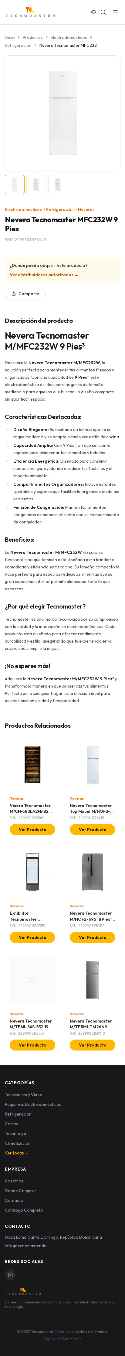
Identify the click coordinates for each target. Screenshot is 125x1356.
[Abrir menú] (115, 12)
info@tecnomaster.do (26, 1245)
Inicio (10, 37)
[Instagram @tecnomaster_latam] (10, 1274)
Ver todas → (17, 1153)
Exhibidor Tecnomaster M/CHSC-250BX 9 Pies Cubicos (32, 921)
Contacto (14, 1200)
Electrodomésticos (69, 37)
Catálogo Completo (24, 1210)
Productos (33, 37)
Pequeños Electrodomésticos (33, 1104)
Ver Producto (32, 829)
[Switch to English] (93, 12)
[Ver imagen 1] (14, 184)
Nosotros (14, 1181)
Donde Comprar (20, 1190)
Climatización (18, 1143)
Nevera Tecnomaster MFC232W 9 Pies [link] (69, 45)
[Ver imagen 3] (58, 184)
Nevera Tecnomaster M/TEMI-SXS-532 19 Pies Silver (31, 1027)
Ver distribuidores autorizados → (44, 275)
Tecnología (15, 1133)
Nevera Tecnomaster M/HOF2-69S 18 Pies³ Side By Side (91, 919)
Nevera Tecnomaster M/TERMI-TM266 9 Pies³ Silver (91, 1027)
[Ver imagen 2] (36, 184)
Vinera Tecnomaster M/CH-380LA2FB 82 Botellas (30, 811)
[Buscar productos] (103, 12)
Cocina (12, 1124)
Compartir (29, 293)
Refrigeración (18, 45)
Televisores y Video (23, 1094)
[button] (62, 113)
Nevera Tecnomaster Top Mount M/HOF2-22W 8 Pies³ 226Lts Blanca (91, 814)
